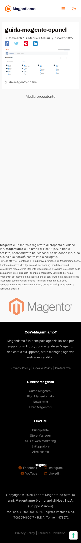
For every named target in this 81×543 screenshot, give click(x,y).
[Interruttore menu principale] (63, 8)
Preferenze (63, 368)
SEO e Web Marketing (40, 441)
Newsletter (40, 401)
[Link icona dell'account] (74, 9)
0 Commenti (13, 38)
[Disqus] (40, 156)
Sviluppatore (40, 446)
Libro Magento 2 (40, 407)
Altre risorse (40, 452)
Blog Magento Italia (40, 396)
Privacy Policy (20, 368)
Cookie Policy (42, 368)
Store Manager (40, 435)
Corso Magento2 (40, 391)
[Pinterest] (26, 43)
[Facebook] (7, 43)
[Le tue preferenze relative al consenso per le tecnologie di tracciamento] (73, 535)
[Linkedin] (35, 43)
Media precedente (40, 96)
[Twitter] (16, 43)
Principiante (40, 430)
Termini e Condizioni (52, 533)
